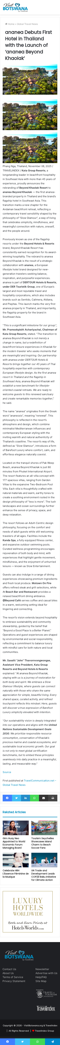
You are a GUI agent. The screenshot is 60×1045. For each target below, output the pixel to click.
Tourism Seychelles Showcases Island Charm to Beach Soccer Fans (42, 843)
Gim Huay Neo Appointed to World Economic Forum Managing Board (14, 843)
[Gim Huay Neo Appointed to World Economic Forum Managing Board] (16, 828)
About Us (8, 973)
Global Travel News (27, 24)
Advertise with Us (46, 973)
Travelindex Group (44, 1030)
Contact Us (9, 969)
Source (7, 772)
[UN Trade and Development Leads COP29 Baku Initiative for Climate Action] (44, 860)
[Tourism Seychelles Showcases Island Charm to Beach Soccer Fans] (44, 828)
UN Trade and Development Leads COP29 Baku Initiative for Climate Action (43, 875)
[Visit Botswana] (15, 7)
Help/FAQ (41, 977)
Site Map (41, 981)
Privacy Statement (13, 981)
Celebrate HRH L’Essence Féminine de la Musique (16, 873)
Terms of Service (12, 977)
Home (10, 24)
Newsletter (42, 969)
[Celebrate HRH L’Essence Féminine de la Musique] (16, 860)
